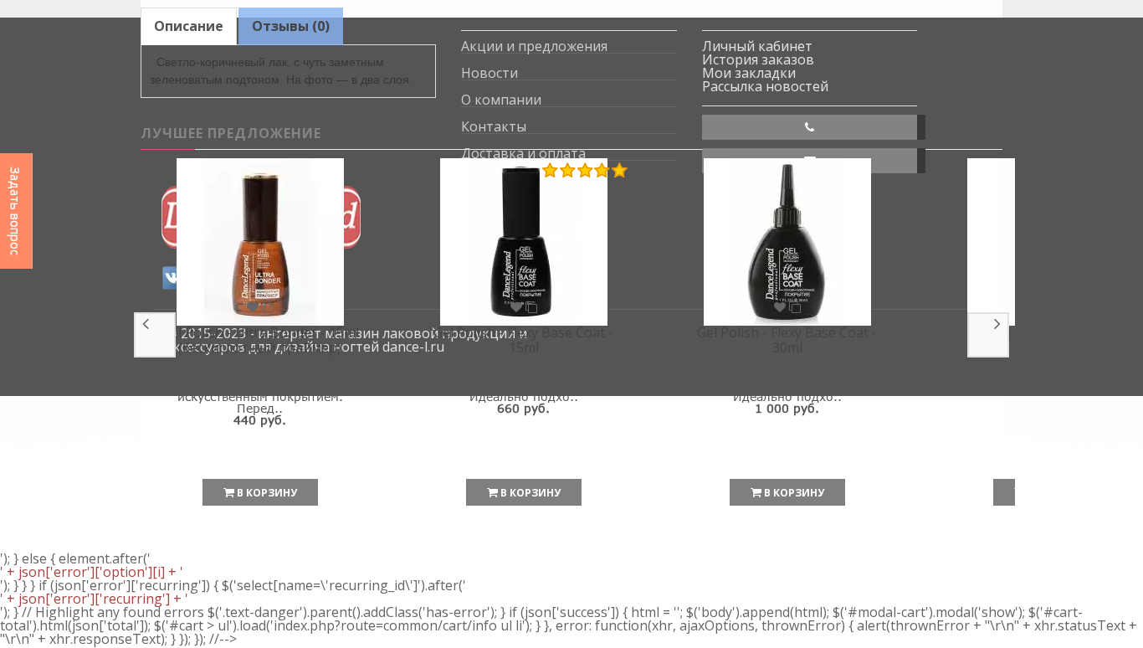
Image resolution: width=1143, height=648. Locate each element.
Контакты (493, 127)
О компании (501, 100)
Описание (188, 26)
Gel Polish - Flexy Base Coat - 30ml (787, 340)
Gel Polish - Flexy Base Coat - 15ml (523, 340)
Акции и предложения (534, 46)
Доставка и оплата (523, 154)
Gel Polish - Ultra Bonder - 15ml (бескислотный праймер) (260, 340)
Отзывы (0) (291, 26)
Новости (489, 73)
